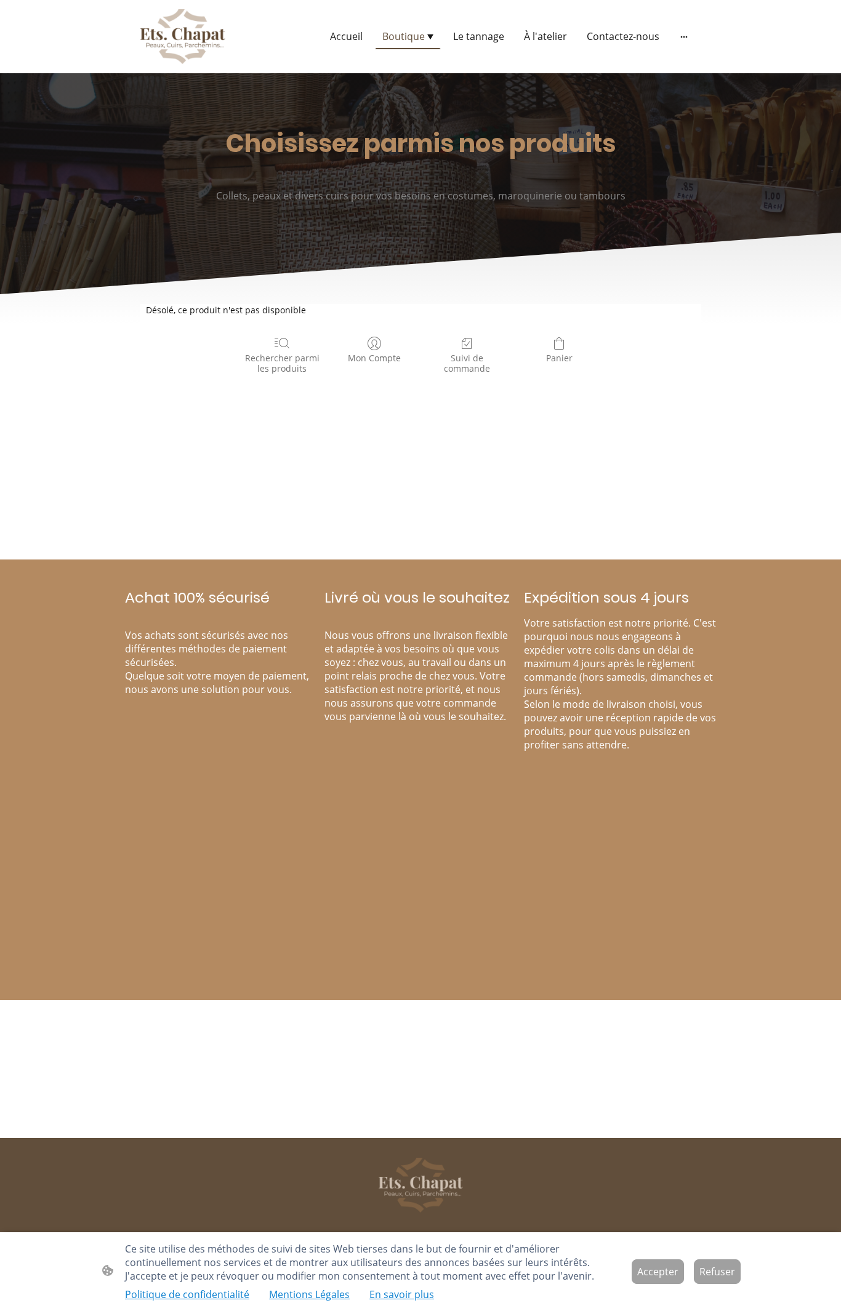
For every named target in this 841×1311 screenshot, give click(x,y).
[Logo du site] (182, 36)
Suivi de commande (467, 363)
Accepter (657, 1271)
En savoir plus (401, 1294)
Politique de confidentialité (187, 1294)
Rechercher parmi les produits (282, 363)
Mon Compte (374, 358)
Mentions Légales (309, 1294)
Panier (559, 358)
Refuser (717, 1271)
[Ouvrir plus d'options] (684, 36)
